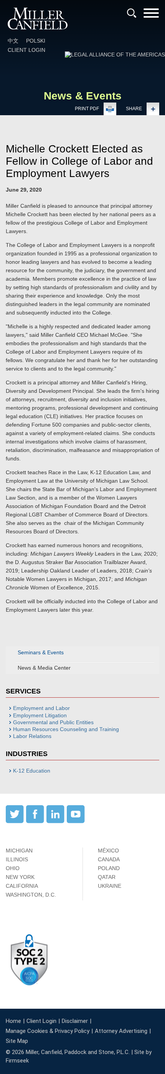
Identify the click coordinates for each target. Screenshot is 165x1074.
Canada (109, 859)
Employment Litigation (40, 715)
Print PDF (87, 108)
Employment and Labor (41, 708)
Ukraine (109, 886)
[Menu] (151, 15)
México (108, 850)
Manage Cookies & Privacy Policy (47, 1031)
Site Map (17, 1041)
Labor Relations (32, 736)
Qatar (107, 877)
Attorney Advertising (121, 1031)
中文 (13, 41)
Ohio (13, 868)
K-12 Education (31, 771)
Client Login (26, 50)
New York (20, 877)
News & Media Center (44, 668)
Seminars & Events (41, 652)
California (22, 886)
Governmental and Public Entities (53, 722)
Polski (35, 41)
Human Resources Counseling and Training (66, 729)
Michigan (19, 850)
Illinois (17, 859)
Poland (109, 868)
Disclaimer (75, 1021)
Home (13, 1021)
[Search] (131, 13)
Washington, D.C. (31, 895)
